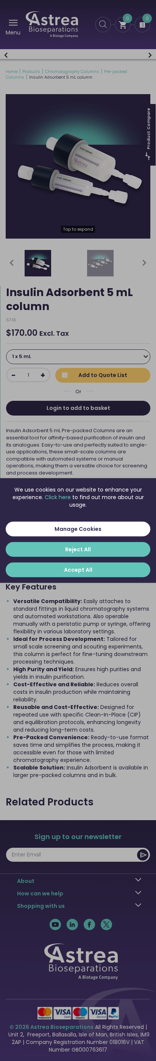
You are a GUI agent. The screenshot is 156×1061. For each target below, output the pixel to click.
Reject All (78, 549)
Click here (58, 497)
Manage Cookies (78, 529)
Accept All (78, 570)
